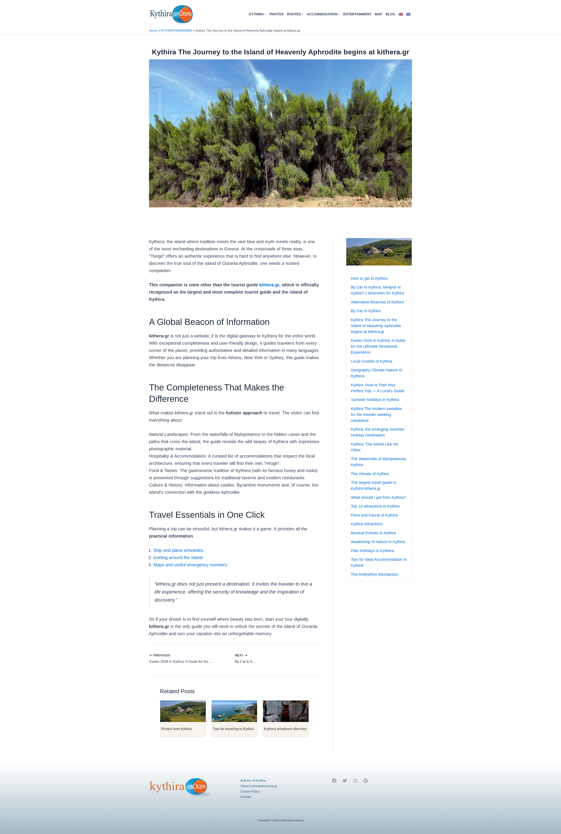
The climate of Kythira (370, 474)
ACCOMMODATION (322, 14)
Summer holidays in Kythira (375, 399)
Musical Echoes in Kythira (373, 533)
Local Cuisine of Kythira (371, 361)
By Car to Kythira (366, 311)
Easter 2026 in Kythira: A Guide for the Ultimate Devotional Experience (378, 346)
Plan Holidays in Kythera (372, 551)
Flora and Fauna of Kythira (374, 515)
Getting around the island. (178, 557)
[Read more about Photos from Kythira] (183, 711)
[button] (265, 14)
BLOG (390, 14)
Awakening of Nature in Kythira (378, 542)
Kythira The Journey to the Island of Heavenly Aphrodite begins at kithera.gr (376, 326)
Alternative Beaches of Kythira (377, 302)
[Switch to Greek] (408, 14)
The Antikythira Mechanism (374, 574)
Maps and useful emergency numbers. (190, 564)
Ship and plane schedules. (178, 550)
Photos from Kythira (176, 729)
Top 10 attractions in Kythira (375, 506)
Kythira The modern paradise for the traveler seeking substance (376, 414)
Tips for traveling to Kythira (233, 729)
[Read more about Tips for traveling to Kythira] (234, 711)
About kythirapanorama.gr (258, 786)
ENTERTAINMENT (357, 14)
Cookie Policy (250, 791)
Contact (246, 796)
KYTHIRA (256, 14)
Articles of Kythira (253, 780)
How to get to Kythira (369, 278)
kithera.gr (269, 284)
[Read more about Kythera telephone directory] (286, 711)
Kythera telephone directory (285, 729)
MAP (378, 14)
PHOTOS (277, 14)
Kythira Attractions (367, 524)
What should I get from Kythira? (378, 497)
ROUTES (294, 14)
